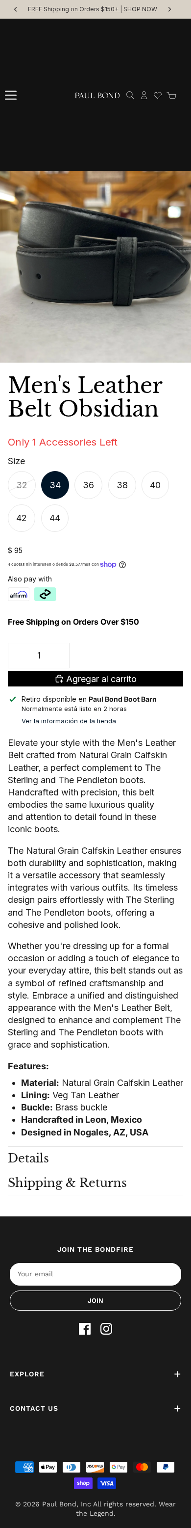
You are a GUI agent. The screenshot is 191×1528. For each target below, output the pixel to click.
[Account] (144, 95)
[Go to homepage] (97, 95)
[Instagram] (106, 1329)
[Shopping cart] (171, 95)
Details (28, 1158)
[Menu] (11, 95)
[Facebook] (85, 1329)
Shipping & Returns (67, 1183)
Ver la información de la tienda (69, 721)
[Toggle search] (130, 95)
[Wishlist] (158, 95)
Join (95, 1300)
